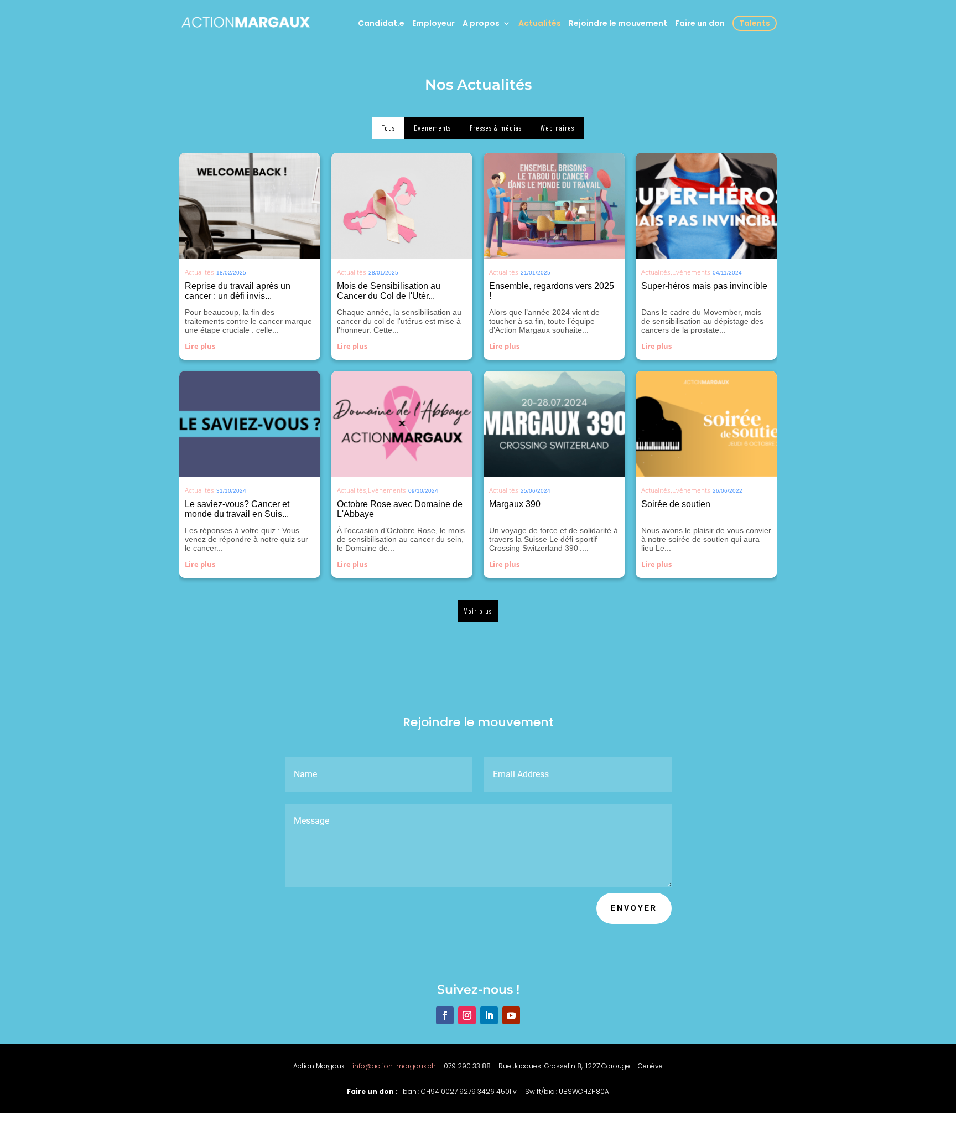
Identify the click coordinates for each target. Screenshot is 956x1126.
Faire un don (700, 24)
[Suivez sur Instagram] (467, 1015)
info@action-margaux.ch (394, 1066)
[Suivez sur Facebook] (445, 1015)
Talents (754, 23)
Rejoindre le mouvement (618, 24)
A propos (481, 24)
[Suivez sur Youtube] (511, 1015)
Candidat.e (381, 24)
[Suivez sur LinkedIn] (489, 1015)
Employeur (433, 24)
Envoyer (634, 907)
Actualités (539, 24)
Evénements (691, 272)
